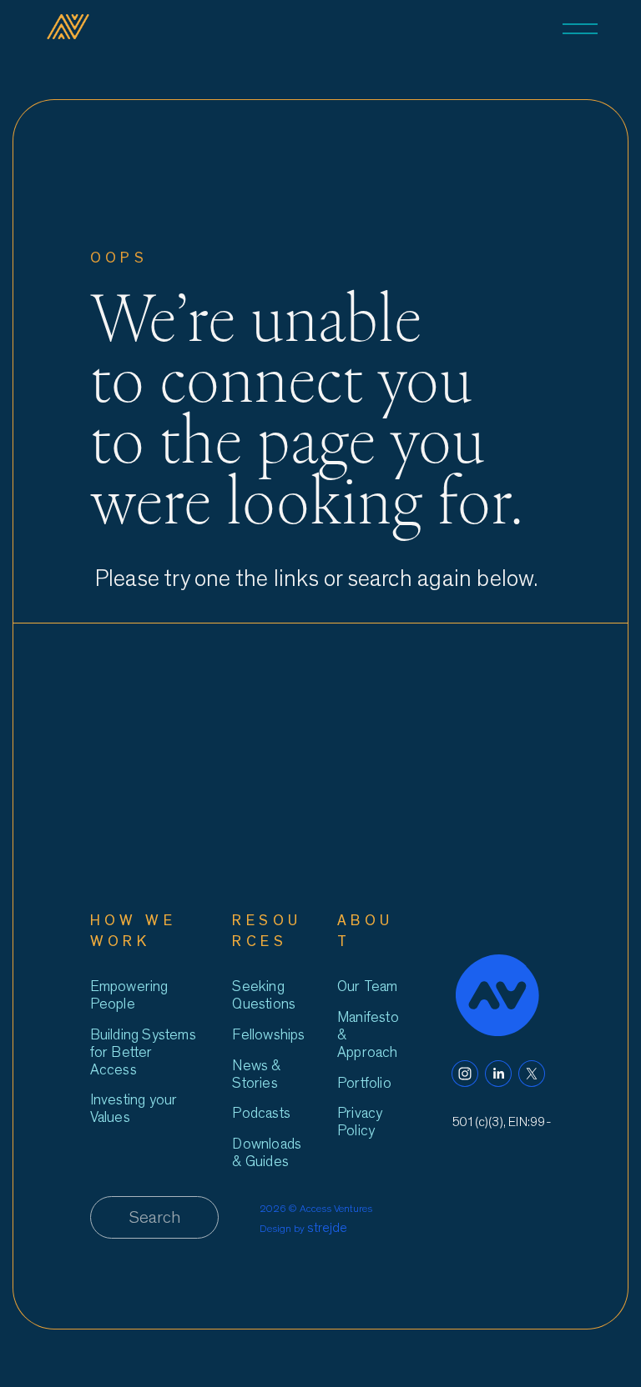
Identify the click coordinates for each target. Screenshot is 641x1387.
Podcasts (261, 1113)
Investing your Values (134, 1108)
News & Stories (256, 1074)
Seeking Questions (263, 995)
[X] (531, 1073)
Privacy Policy (359, 1122)
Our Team (367, 986)
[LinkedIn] (498, 1073)
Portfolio (364, 1083)
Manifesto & (368, 1026)
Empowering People (129, 995)
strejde (327, 1227)
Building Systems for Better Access (143, 1052)
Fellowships (268, 1035)
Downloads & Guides (266, 1152)
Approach (367, 1052)
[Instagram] (465, 1073)
